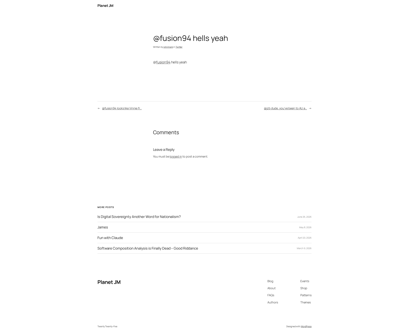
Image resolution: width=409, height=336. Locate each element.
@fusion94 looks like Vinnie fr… (122, 108)
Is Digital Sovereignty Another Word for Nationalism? (139, 217)
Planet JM (105, 5)
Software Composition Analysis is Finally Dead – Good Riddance (147, 248)
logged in (176, 156)
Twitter (179, 46)
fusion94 (163, 62)
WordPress (306, 326)
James (102, 227)
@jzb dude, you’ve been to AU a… (285, 108)
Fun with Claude (110, 238)
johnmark (168, 46)
